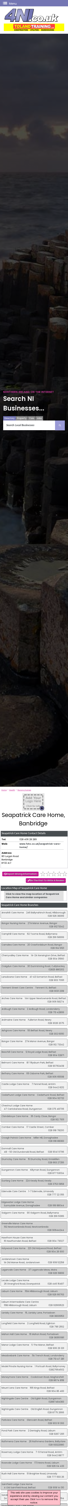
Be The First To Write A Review (47, 880)
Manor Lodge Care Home (15, 1344)
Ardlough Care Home (13, 1009)
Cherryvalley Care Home (15, 955)
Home (4, 790)
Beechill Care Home (12, 1052)
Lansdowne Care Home (14, 976)
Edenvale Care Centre (14, 1191)
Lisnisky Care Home (12, 1312)
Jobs (39, 418)
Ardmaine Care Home (14, 1019)
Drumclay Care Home (14, 1159)
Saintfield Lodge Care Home (17, 1484)
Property (21, 418)
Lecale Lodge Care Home (15, 1280)
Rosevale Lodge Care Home (17, 1462)
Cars (31, 418)
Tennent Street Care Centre (17, 987)
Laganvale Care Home (14, 1269)
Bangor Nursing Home (13, 923)
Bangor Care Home (12, 1041)
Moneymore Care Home (15, 1377)
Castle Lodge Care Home (15, 1084)
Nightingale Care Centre (15, 1398)
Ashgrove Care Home (13, 1030)
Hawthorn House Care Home (17, 1237)
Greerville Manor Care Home (17, 1223)
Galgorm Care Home (13, 1212)
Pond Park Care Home (14, 1430)
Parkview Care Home (13, 1420)
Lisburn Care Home (12, 1291)
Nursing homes (24, 790)
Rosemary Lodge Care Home (17, 1452)
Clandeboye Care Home (15, 1116)
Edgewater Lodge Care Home (18, 1202)
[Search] (60, 425)
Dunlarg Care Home (12, 1180)
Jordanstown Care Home (15, 1259)
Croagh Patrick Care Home (16, 1137)
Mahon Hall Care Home (14, 1334)
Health (12, 790)
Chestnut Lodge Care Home (17, 1105)
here (38, 1499)
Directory (9, 418)
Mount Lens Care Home (15, 1387)
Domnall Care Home (13, 1148)
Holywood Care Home (13, 1248)
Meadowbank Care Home (16, 1355)
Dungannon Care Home (15, 1169)
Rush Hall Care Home (13, 1473)
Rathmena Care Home (14, 1441)
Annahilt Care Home (13, 912)
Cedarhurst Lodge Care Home (18, 1094)
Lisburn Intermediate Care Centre (20, 1301)
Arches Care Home (12, 998)
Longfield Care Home (13, 1323)
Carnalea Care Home (13, 944)
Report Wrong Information (21, 874)
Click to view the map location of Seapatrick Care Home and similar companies (32, 895)
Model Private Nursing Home (17, 1366)
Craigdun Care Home (13, 966)
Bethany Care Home (13, 1073)
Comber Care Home (13, 1127)
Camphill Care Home (13, 933)
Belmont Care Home (13, 1062)
